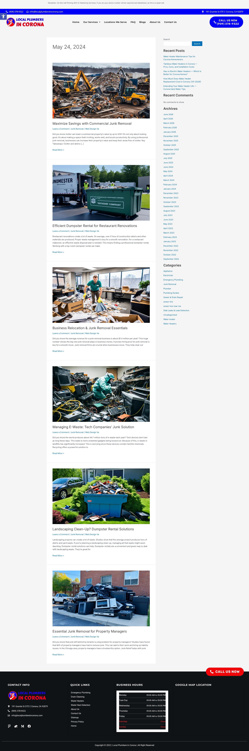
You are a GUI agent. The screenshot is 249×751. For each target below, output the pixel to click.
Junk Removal (77, 129)
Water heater (169, 319)
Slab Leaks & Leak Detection (176, 310)
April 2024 (168, 175)
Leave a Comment (61, 129)
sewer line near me (172, 306)
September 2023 (171, 206)
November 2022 (170, 250)
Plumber (167, 288)
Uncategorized (170, 315)
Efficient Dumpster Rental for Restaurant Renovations (95, 226)
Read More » (58, 149)
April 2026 (168, 118)
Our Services (90, 22)
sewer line (168, 301)
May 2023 (167, 224)
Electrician (168, 275)
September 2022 (171, 259)
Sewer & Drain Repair (173, 297)
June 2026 (168, 114)
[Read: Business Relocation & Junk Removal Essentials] (101, 295)
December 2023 (170, 193)
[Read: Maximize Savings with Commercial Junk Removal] (101, 90)
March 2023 (168, 232)
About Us (155, 22)
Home (75, 22)
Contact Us (170, 22)
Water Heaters (170, 323)
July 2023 (167, 215)
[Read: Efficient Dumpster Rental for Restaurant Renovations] (101, 192)
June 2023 (168, 219)
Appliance (167, 271)
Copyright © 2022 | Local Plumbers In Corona (115, 745)
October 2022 (169, 254)
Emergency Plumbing (173, 280)
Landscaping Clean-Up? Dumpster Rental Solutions (93, 529)
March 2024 (168, 180)
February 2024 (170, 184)
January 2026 (169, 132)
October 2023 (169, 202)
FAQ (133, 22)
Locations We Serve (115, 22)
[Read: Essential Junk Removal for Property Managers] (101, 598)
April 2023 (168, 228)
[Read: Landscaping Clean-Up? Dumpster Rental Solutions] (101, 496)
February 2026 (170, 127)
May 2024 (167, 171)
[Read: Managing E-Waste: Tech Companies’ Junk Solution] (101, 394)
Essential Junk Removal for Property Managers (90, 631)
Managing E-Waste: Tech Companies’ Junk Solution (93, 427)
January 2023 (169, 241)
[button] (3, 16)
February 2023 (170, 237)
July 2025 (167, 158)
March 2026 (168, 123)
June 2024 (168, 167)
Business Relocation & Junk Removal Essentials (90, 328)
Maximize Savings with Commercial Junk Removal (92, 123)
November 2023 (170, 197)
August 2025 (169, 154)
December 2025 (170, 136)
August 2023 (169, 211)
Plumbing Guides (171, 293)
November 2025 (170, 140)
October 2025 (169, 145)
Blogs (142, 22)
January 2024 (169, 189)
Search (166, 39)
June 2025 (168, 162)
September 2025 (171, 149)
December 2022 (170, 246)
